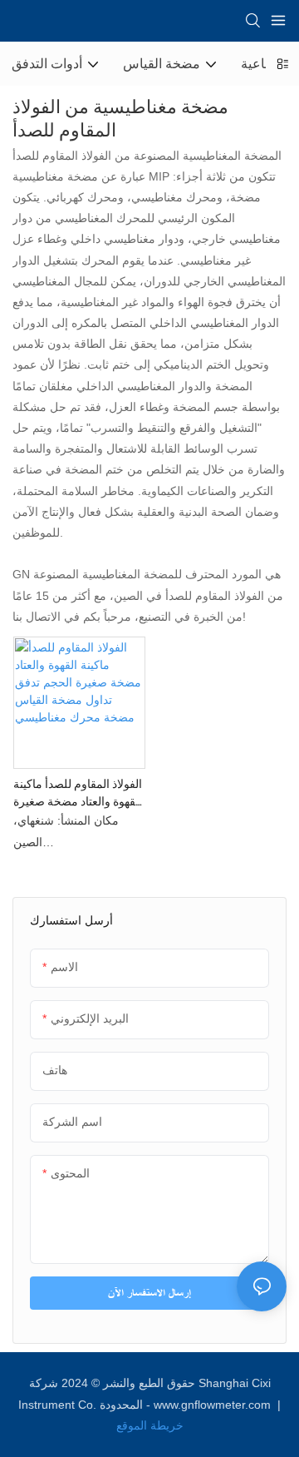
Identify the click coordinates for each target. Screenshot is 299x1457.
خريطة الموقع (150, 1425)
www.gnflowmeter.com (214, 1404)
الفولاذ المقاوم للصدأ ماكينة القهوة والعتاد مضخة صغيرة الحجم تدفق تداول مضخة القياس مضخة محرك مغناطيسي (77, 793)
